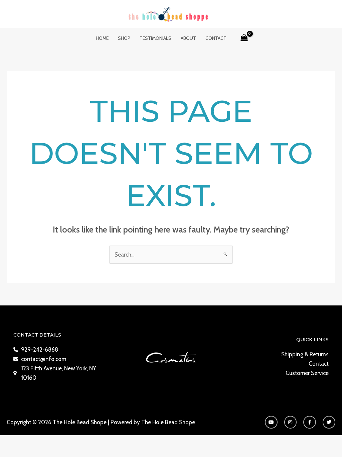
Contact (215, 38)
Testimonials (155, 38)
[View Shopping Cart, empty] (244, 38)
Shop (124, 38)
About (188, 38)
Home (102, 38)
